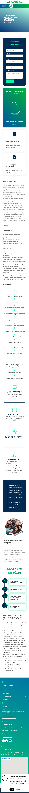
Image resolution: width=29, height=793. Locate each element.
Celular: (8, 53)
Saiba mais (17, 789)
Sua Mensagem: (10, 70)
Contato (5, 699)
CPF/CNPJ (8, 65)
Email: (7, 59)
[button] (9, 717)
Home (4, 690)
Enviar (10, 81)
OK (12, 789)
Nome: (8, 47)
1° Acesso (9, 2)
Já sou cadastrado (17, 2)
